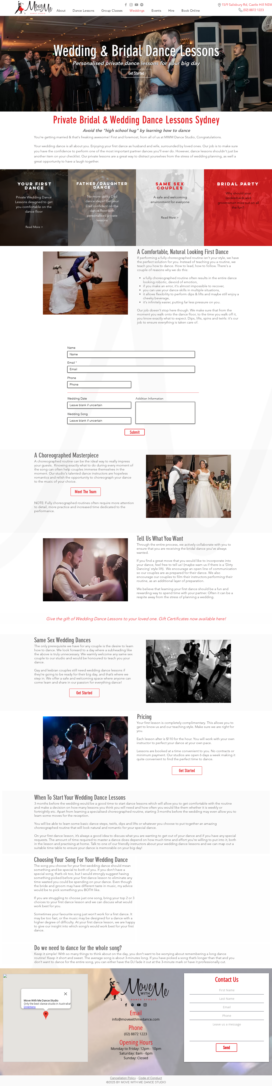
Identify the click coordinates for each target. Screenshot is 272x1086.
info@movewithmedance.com (136, 1019)
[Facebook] (126, 5)
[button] (156, 10)
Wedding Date (77, 398)
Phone (71, 377)
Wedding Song (77, 413)
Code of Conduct (150, 1078)
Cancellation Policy (123, 1078)
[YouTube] (136, 5)
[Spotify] (142, 5)
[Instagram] (131, 5)
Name (71, 347)
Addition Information (149, 398)
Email (71, 362)
